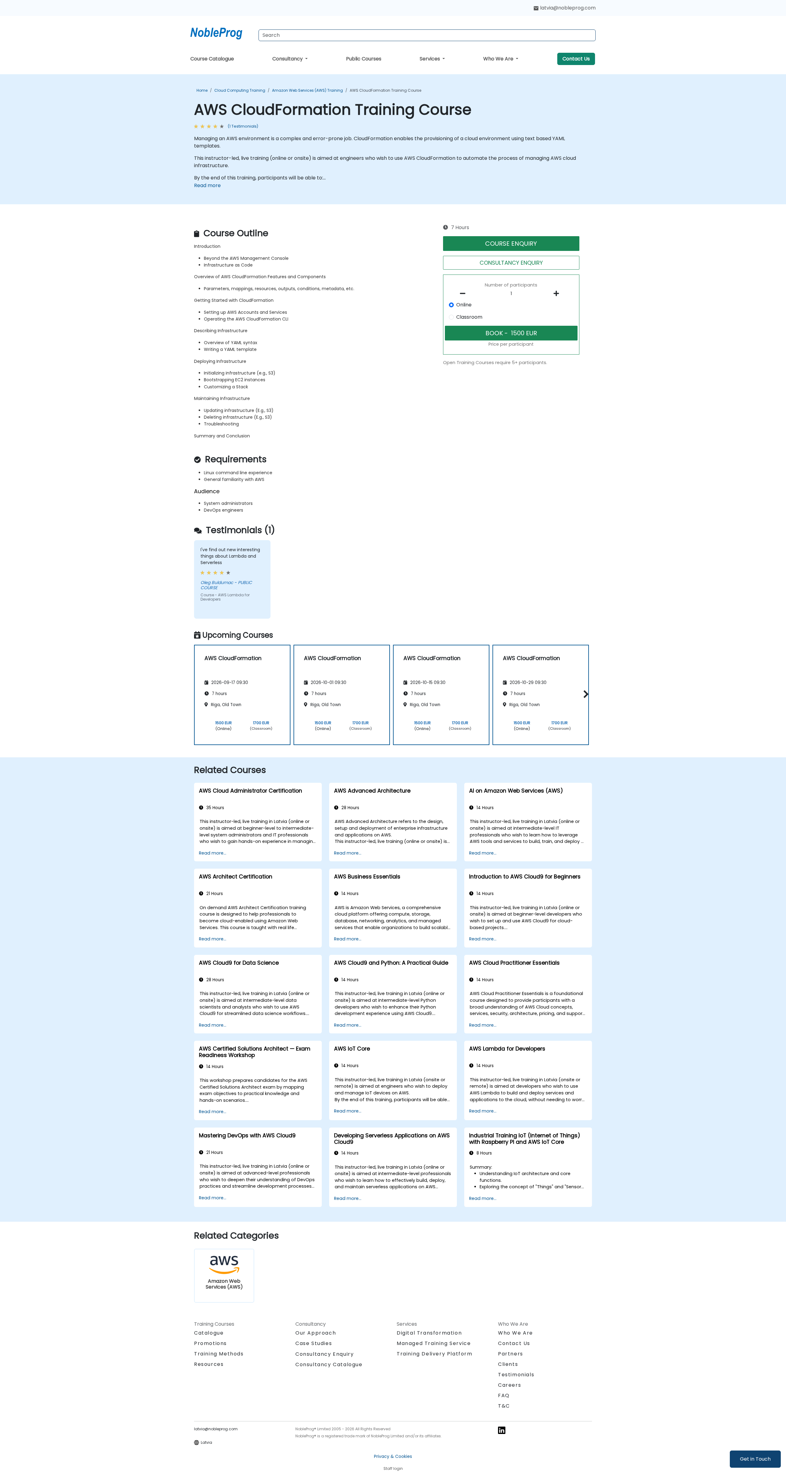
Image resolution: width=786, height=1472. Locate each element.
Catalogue (209, 1332)
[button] (584, 694)
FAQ (504, 1395)
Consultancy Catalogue (329, 1364)
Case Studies (313, 1343)
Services (430, 58)
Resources (209, 1364)
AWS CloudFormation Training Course (385, 90)
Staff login (393, 1468)
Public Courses (363, 58)
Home (202, 90)
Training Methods (219, 1353)
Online (464, 304)
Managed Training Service (434, 1343)
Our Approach (315, 1332)
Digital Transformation (429, 1332)
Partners (510, 1353)
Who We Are (499, 58)
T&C (504, 1405)
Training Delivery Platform (435, 1353)
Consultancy (288, 58)
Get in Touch (755, 1458)
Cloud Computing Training (239, 90)
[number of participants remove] (464, 293)
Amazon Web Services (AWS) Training (307, 90)
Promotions (210, 1343)
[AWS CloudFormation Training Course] (222, 32)
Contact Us (576, 58)
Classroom (469, 317)
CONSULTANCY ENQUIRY (511, 263)
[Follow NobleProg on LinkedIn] (501, 1429)
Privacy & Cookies (393, 1456)
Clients (508, 1364)
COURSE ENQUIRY (511, 243)
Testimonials (516, 1374)
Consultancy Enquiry (324, 1354)
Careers (509, 1385)
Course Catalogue (212, 58)
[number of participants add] (558, 293)
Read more (207, 185)
